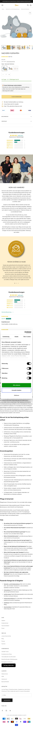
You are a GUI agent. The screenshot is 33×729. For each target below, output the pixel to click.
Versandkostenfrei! (11, 61)
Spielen (3, 620)
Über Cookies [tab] (27, 336)
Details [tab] (16, 336)
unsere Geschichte (6, 636)
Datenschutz (5, 674)
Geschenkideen (8, 607)
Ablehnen (16, 395)
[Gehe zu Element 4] (18, 47)
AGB (3, 676)
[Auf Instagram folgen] (6, 710)
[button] (5, 56)
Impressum (4, 679)
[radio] (4, 68)
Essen (3, 628)
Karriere (3, 643)
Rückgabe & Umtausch (7, 662)
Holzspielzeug (7, 590)
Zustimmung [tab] (6, 336)
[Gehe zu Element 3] (13, 47)
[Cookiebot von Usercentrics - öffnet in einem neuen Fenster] (24, 332)
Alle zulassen (16, 385)
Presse (3, 641)
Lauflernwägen (7, 594)
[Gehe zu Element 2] (8, 47)
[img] (5, 316)
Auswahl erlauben (16, 390)
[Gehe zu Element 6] (28, 47)
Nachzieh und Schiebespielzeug (12, 9)
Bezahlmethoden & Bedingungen (9, 659)
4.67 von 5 (20, 135)
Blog (3, 638)
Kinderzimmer (5, 623)
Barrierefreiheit (5, 681)
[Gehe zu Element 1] (4, 47)
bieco (3, 9)
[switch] (29, 368)
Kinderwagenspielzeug (9, 598)
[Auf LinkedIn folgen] (10, 710)
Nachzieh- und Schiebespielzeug (12, 584)
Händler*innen (5, 651)
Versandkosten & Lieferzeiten (9, 656)
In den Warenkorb (16, 96)
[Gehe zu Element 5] (23, 47)
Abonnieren (7, 700)
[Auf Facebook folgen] (2, 710)
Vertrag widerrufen (8, 665)
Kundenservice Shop (7, 654)
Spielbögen (6, 602)
